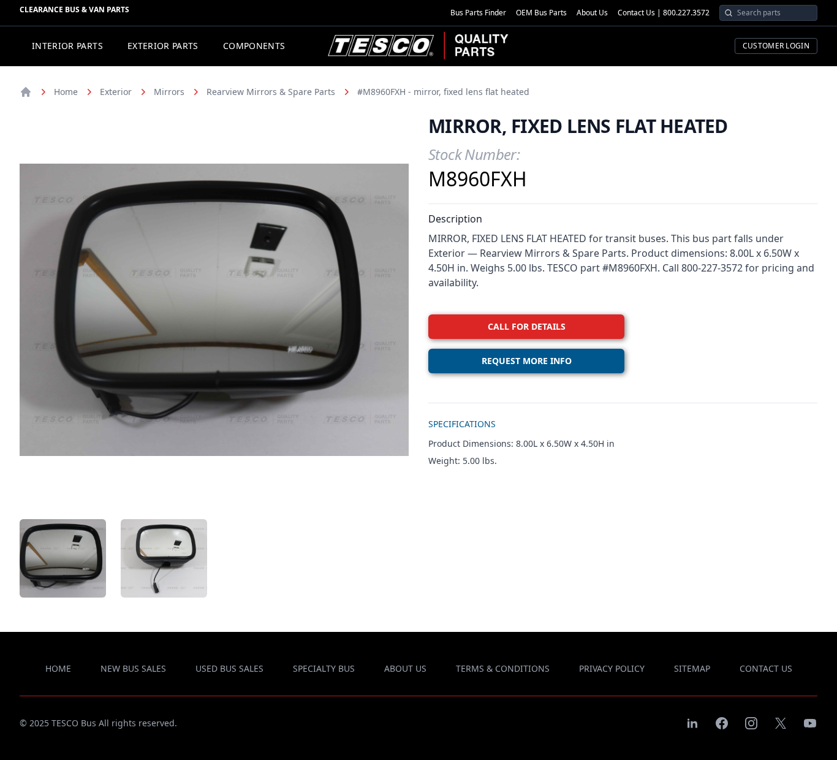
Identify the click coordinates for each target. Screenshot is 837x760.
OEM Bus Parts (541, 13)
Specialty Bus (324, 668)
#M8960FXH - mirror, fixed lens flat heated (443, 91)
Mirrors (169, 91)
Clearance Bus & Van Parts (74, 9)
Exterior (116, 91)
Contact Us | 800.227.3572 (664, 13)
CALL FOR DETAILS (527, 326)
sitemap (692, 668)
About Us (592, 13)
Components (254, 45)
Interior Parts (67, 45)
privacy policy (612, 668)
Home (66, 91)
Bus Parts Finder (478, 13)
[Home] (26, 92)
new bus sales (133, 668)
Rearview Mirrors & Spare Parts (270, 91)
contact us (766, 668)
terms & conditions (503, 668)
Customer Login (776, 45)
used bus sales (229, 668)
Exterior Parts (163, 45)
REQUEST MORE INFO (527, 361)
